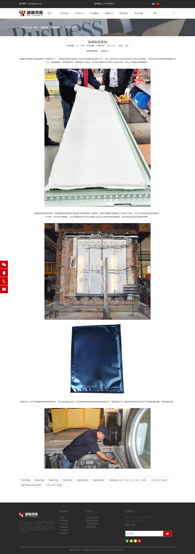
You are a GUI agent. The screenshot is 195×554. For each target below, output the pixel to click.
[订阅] (167, 533)
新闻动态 (64, 527)
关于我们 (64, 521)
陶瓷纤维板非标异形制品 (31, 485)
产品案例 (64, 530)
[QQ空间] (135, 540)
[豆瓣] (127, 540)
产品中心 (64, 524)
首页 (62, 517)
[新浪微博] (139, 540)
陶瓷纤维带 (67, 480)
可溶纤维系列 (92, 524)
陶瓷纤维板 (39, 480)
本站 (127, 46)
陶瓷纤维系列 (92, 521)
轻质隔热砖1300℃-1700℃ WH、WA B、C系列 (127, 480)
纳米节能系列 (92, 517)
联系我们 (64, 533)
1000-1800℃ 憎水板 (159, 480)
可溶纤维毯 (25, 480)
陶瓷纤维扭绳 (82, 480)
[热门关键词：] (174, 13)
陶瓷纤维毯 (53, 480)
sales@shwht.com (35, 4)
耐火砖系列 (91, 527)
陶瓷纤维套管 (98, 480)
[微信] (131, 540)
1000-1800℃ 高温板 (54, 485)
